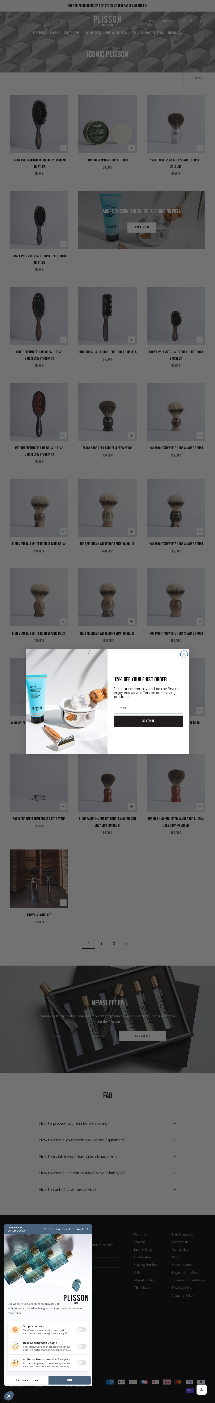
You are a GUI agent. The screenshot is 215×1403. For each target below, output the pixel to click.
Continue (148, 721)
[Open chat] (202, 1390)
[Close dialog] (184, 654)
